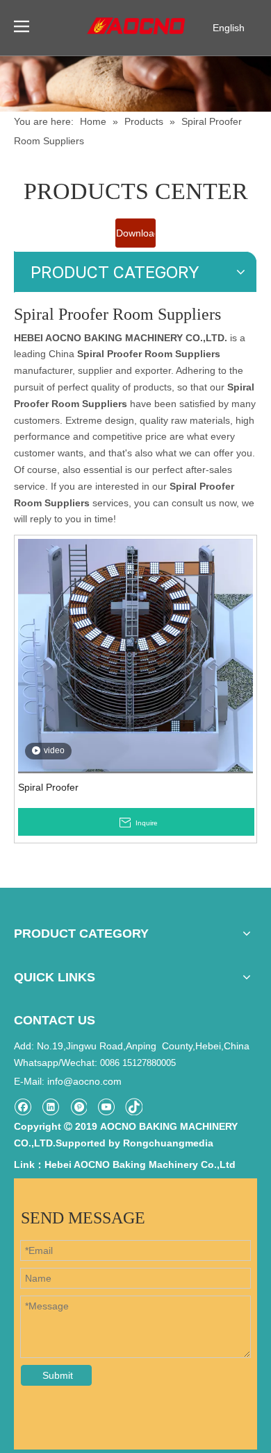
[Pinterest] (78, 1106)
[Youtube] (106, 1106)
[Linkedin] (50, 1106)
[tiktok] (133, 1106)
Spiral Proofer (48, 787)
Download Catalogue (136, 237)
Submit (57, 1375)
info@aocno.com (84, 1081)
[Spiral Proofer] (135, 655)
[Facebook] (22, 1106)
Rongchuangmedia (168, 1143)
